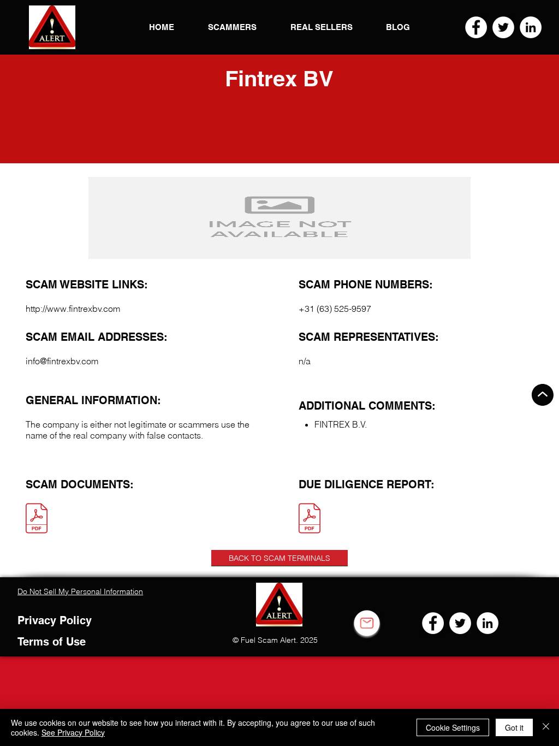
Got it (514, 727)
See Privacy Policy (73, 732)
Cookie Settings (453, 727)
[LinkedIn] (531, 27)
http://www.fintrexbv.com (73, 308)
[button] (52, 27)
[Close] (545, 727)
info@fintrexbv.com (62, 361)
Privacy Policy (54, 620)
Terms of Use (51, 641)
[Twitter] (503, 27)
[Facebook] (476, 27)
